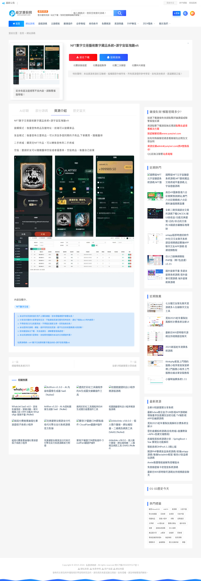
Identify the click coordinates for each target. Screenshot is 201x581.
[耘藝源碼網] (21, 13)
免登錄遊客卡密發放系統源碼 (162, 467)
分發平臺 (183, 509)
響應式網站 (172, 523)
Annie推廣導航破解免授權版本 (163, 462)
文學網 (151, 523)
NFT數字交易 (22, 307)
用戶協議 (108, 569)
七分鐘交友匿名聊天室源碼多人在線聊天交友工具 (177, 307)
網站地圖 (119, 569)
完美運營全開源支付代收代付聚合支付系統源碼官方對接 (57, 443)
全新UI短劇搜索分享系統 (124, 366)
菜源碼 (174, 509)
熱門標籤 (183, 3)
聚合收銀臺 (153, 514)
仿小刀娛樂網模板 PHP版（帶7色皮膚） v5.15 (177, 260)
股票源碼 (178, 537)
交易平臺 (180, 514)
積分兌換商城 (173, 542)
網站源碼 (31, 33)
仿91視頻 (172, 528)
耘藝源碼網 (22, 343)
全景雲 (171, 514)
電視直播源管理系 (155, 537)
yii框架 (162, 533)
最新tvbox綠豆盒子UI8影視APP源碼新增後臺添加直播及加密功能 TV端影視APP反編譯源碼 (167, 415)
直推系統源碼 (160, 528)
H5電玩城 (160, 523)
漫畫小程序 (163, 519)
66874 (165, 509)
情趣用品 (152, 519)
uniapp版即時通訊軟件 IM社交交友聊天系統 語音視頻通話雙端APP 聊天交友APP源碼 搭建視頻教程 (177, 242)
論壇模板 (162, 542)
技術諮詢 (115, 57)
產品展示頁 (153, 533)
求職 (172, 519)
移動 (183, 542)
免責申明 (96, 569)
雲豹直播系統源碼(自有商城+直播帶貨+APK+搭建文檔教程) (167, 432)
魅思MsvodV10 (154, 509)
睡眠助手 (152, 542)
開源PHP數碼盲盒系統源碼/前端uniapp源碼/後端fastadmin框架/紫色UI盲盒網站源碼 (167, 454)
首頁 (18, 24)
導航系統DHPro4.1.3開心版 (162, 447)
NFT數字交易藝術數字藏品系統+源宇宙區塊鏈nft (49, 343)
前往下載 (84, 57)
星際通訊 (180, 519)
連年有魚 (183, 523)
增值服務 (193, 3)
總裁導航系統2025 (21, 366)
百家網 (162, 514)
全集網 (171, 533)
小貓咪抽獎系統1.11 (176, 379)
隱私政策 (84, 569)
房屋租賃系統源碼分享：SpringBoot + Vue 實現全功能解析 (167, 440)
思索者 (179, 533)
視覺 (150, 528)
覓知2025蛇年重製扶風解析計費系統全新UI (167, 425)
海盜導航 (168, 537)
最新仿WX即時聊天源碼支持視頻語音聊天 (168, 473)
